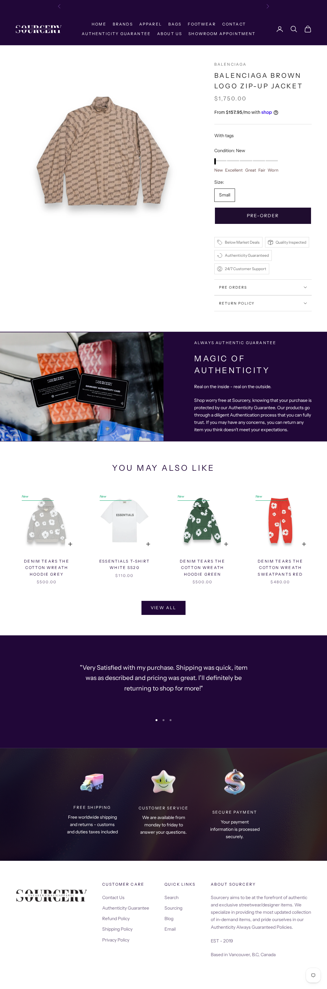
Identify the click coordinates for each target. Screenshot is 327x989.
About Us (169, 33)
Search (171, 897)
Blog (168, 918)
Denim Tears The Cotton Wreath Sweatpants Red (280, 568)
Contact (234, 24)
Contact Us (113, 897)
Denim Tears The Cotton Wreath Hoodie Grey (46, 568)
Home (99, 24)
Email (170, 929)
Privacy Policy (115, 940)
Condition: (229, 150)
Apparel (150, 24)
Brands (123, 24)
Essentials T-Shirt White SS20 (124, 564)
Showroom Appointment (221, 33)
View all (164, 607)
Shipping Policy (117, 929)
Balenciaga (230, 64)
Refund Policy (116, 918)
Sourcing (173, 908)
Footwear (202, 24)
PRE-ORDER (263, 215)
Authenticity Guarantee (116, 33)
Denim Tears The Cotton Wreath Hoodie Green (202, 568)
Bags (175, 24)
